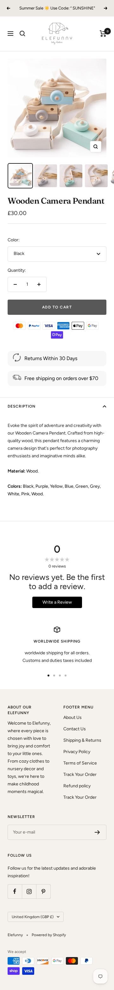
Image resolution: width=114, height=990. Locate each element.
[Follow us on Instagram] (29, 891)
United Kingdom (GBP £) (33, 917)
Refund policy (77, 786)
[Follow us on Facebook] (15, 891)
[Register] (97, 832)
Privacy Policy (76, 751)
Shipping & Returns (82, 740)
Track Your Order (80, 774)
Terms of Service (80, 763)
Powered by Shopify (49, 935)
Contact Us (74, 729)
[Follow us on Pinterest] (43, 891)
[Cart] (103, 33)
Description (21, 406)
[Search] (22, 33)
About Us (72, 717)
